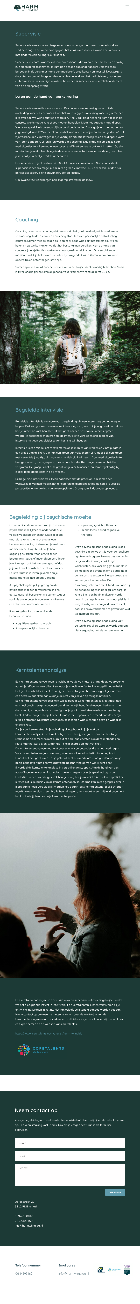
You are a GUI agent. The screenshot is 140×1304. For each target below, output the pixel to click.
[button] (127, 6)
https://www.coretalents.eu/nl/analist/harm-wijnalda (48, 1033)
